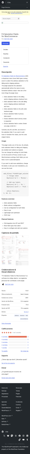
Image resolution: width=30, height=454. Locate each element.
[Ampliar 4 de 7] (26, 237)
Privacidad (5, 396)
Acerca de (5, 388)
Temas (18, 391)
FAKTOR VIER (8, 39)
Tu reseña (4, 351)
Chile (6, 432)
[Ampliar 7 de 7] (26, 263)
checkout (22, 315)
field (27, 315)
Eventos (18, 405)
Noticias (4, 391)
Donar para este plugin (8, 378)
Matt (4, 418)
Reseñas (5, 54)
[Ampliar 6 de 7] (26, 249)
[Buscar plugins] (18, 18)
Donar (18, 407)
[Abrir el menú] (27, 2)
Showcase (19, 388)
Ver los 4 (26, 311)
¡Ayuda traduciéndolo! (16, 13)
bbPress (5, 421)
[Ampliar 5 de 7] (26, 241)
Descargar (6, 43)
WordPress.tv (6, 410)
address (17, 315)
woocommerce (24, 318)
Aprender (4, 402)
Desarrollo (6, 62)
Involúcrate (19, 402)
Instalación (6, 58)
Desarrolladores (6, 407)
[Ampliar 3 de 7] (12, 258)
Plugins (18, 393)
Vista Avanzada (6, 323)
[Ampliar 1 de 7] (12, 237)
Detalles (5, 49)
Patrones (18, 396)
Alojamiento (5, 393)
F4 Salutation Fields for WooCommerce (13, 76)
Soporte (5, 66)
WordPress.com (7, 416)
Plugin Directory (6, 7)
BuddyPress (6, 424)
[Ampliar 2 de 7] (12, 248)
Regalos (19, 410)
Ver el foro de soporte (8, 363)
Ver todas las (24, 351)
